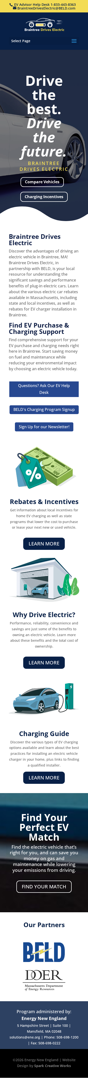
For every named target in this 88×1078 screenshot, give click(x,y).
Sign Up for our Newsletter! (44, 426)
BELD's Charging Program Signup (44, 409)
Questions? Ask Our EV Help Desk (44, 389)
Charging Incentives (44, 196)
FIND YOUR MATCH (44, 886)
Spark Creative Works (52, 1065)
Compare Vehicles (42, 182)
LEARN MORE (44, 543)
